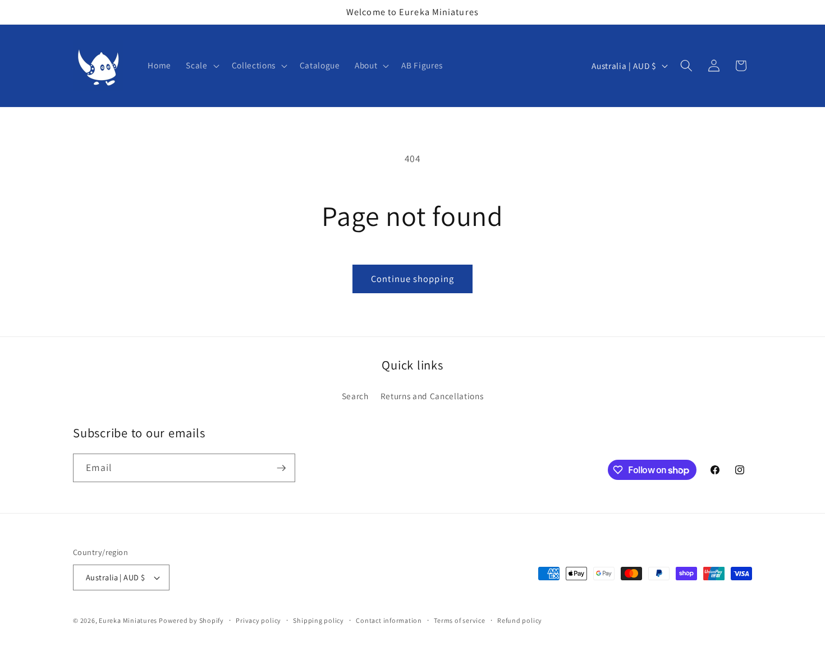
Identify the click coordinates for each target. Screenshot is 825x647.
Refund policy (519, 620)
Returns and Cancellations (432, 395)
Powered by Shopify (191, 620)
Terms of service (459, 620)
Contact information (389, 620)
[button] (201, 65)
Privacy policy (258, 620)
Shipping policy (318, 620)
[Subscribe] (281, 468)
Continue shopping (412, 278)
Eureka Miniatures (129, 620)
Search (355, 395)
